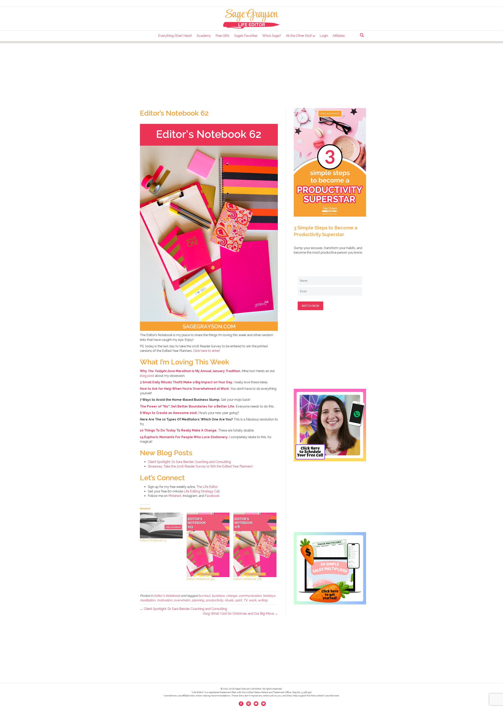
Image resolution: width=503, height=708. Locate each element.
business (218, 596)
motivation (164, 600)
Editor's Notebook (167, 596)
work (252, 600)
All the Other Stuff (299, 36)
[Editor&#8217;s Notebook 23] (161, 525)
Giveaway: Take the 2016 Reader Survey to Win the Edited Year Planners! (200, 466)
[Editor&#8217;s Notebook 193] (208, 545)
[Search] (360, 35)
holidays (269, 596)
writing (262, 600)
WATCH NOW (310, 305)
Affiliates (339, 36)
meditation (147, 600)
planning (198, 600)
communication (250, 596)
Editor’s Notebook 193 (201, 579)
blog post (147, 376)
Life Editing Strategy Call (202, 491)
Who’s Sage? (271, 36)
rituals (229, 600)
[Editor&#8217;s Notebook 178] (254, 545)
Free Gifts (222, 36)
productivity (214, 600)
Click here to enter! (206, 351)
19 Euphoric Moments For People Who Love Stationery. (184, 437)
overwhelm (182, 600)
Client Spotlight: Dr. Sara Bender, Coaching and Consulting (189, 462)
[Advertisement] (251, 70)
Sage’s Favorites (246, 36)
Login (324, 36)
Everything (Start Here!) (175, 36)
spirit (238, 600)
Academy (204, 36)
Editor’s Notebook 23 (153, 540)
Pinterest (174, 496)
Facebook (212, 496)
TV (245, 600)
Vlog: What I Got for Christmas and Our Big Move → (240, 613)
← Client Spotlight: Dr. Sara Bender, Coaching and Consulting (183, 609)
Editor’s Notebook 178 (247, 579)
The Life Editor (207, 487)
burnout (204, 596)
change (231, 596)
